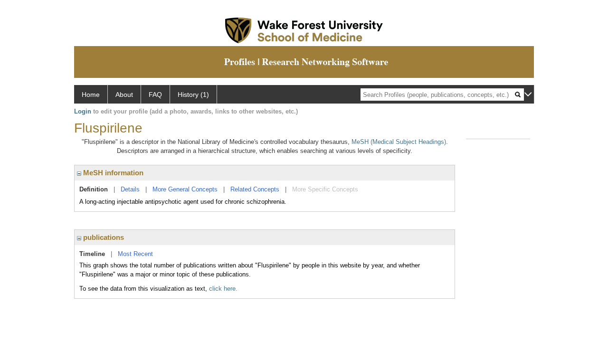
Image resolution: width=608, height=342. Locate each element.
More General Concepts (185, 189)
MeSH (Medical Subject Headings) (399, 141)
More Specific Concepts (325, 189)
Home (91, 94)
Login (82, 111)
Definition (93, 189)
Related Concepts (254, 189)
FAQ (155, 94)
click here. (223, 288)
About (124, 94)
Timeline (92, 253)
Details (130, 189)
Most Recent (135, 253)
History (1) (193, 94)
